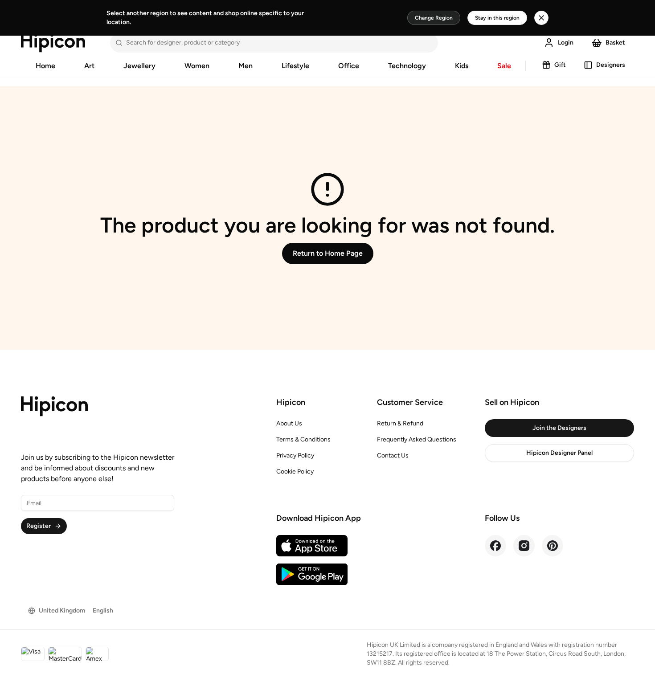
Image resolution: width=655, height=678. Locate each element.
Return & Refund (400, 423)
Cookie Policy (295, 471)
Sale (504, 65)
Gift (560, 65)
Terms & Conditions (303, 439)
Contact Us (393, 455)
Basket (615, 42)
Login (565, 42)
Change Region (434, 18)
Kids (461, 65)
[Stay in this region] (541, 18)
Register (38, 526)
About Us (289, 423)
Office (348, 65)
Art (89, 65)
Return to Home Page (328, 253)
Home (45, 65)
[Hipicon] (53, 43)
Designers (610, 65)
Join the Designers (559, 428)
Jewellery (139, 65)
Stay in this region (497, 18)
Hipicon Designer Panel (559, 453)
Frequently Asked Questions (416, 439)
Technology (407, 65)
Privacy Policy (295, 455)
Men (245, 65)
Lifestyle (295, 65)
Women (196, 65)
